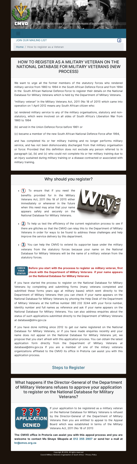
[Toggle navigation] (18, 33)
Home (20, 47)
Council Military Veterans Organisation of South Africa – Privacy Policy (68, 455)
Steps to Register (68, 367)
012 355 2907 (83, 438)
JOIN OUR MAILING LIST (31, 40)
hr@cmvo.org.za (25, 442)
